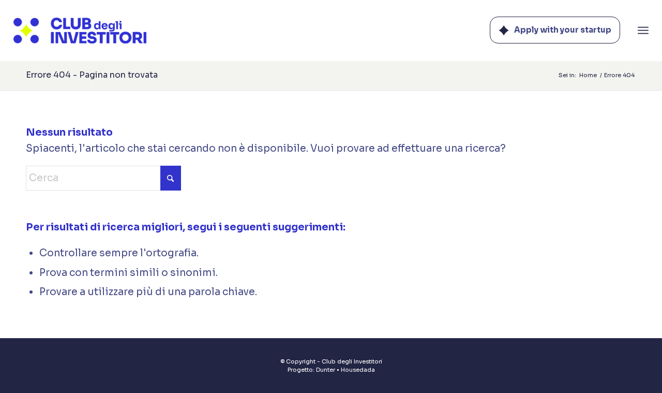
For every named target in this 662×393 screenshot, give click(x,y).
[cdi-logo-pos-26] (79, 30)
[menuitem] (643, 30)
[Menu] (643, 30)
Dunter (325, 369)
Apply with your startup (562, 30)
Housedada (358, 369)
